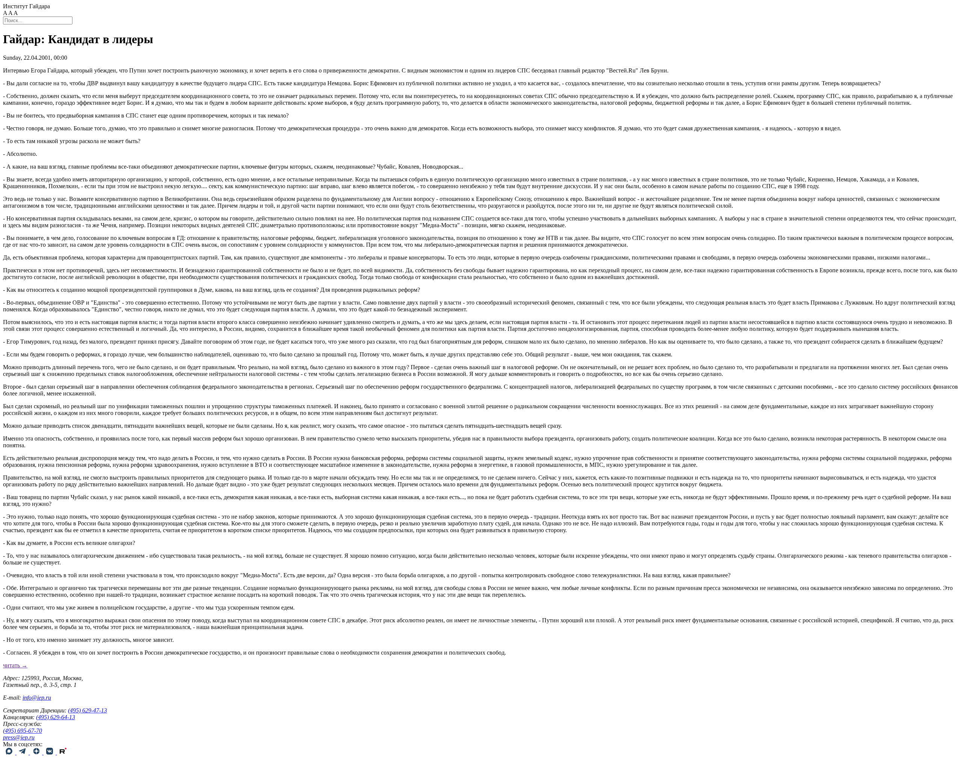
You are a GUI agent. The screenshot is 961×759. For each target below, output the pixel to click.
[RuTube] (63, 752)
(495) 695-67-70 (22, 730)
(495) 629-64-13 (55, 717)
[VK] (50, 752)
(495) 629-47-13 (87, 710)
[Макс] (10, 752)
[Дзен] (37, 752)
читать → (15, 665)
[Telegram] (23, 752)
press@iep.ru (19, 737)
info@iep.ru (37, 697)
